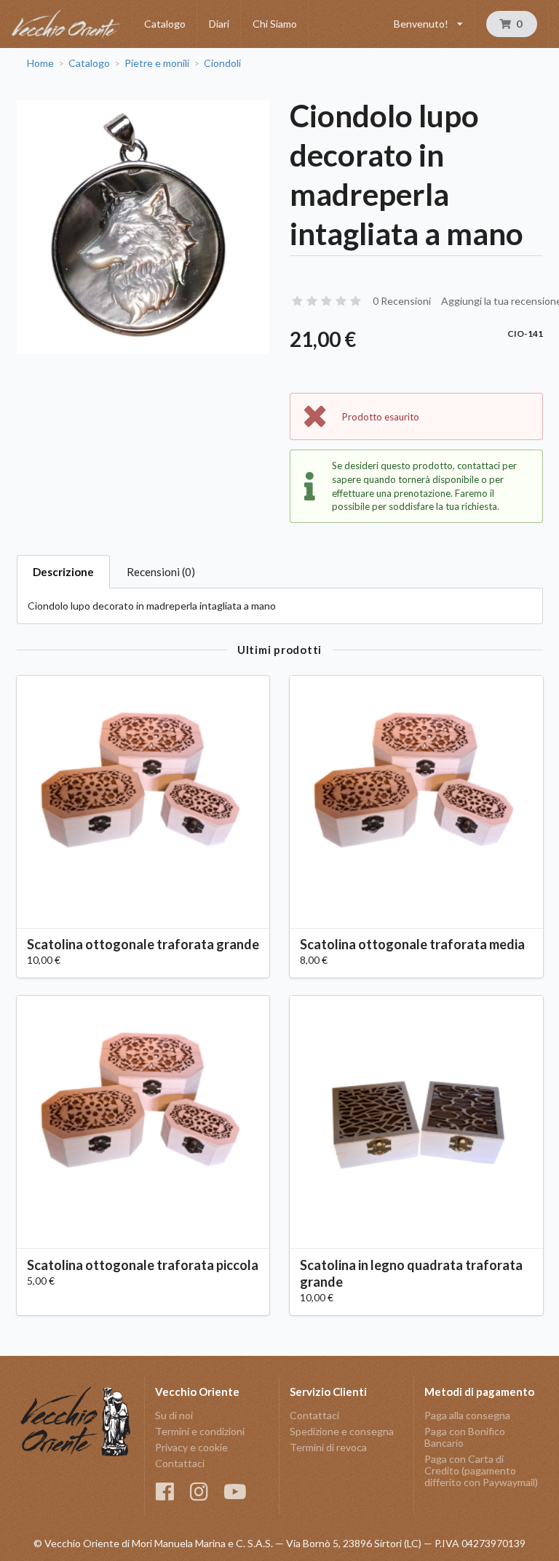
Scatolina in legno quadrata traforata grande (411, 1273)
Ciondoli (222, 63)
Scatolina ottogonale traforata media (412, 944)
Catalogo (165, 23)
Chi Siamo (275, 23)
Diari (219, 23)
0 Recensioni (402, 301)
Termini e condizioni (200, 1431)
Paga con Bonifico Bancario (464, 1437)
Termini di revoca (328, 1447)
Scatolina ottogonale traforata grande (143, 944)
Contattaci (180, 1463)
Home (40, 63)
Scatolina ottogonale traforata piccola (142, 1265)
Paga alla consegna (467, 1415)
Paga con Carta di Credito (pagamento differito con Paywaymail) (481, 1470)
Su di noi (174, 1415)
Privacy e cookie (191, 1447)
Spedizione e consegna (342, 1431)
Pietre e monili (156, 63)
